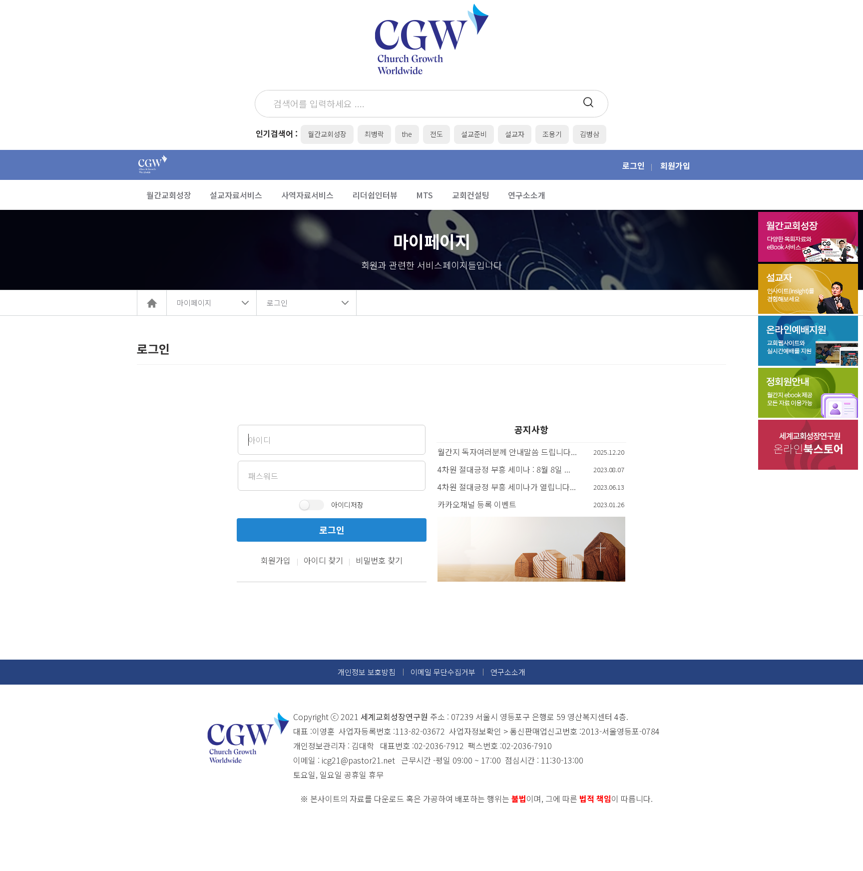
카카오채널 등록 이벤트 (476, 504)
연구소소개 (507, 672)
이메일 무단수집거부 (443, 672)
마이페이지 (194, 302)
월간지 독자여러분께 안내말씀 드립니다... (507, 452)
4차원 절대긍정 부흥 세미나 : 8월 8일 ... (503, 469)
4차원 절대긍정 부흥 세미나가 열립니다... (506, 487)
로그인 (633, 165)
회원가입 (675, 165)
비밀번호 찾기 (379, 560)
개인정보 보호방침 (367, 672)
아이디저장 (347, 505)
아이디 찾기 (323, 560)
